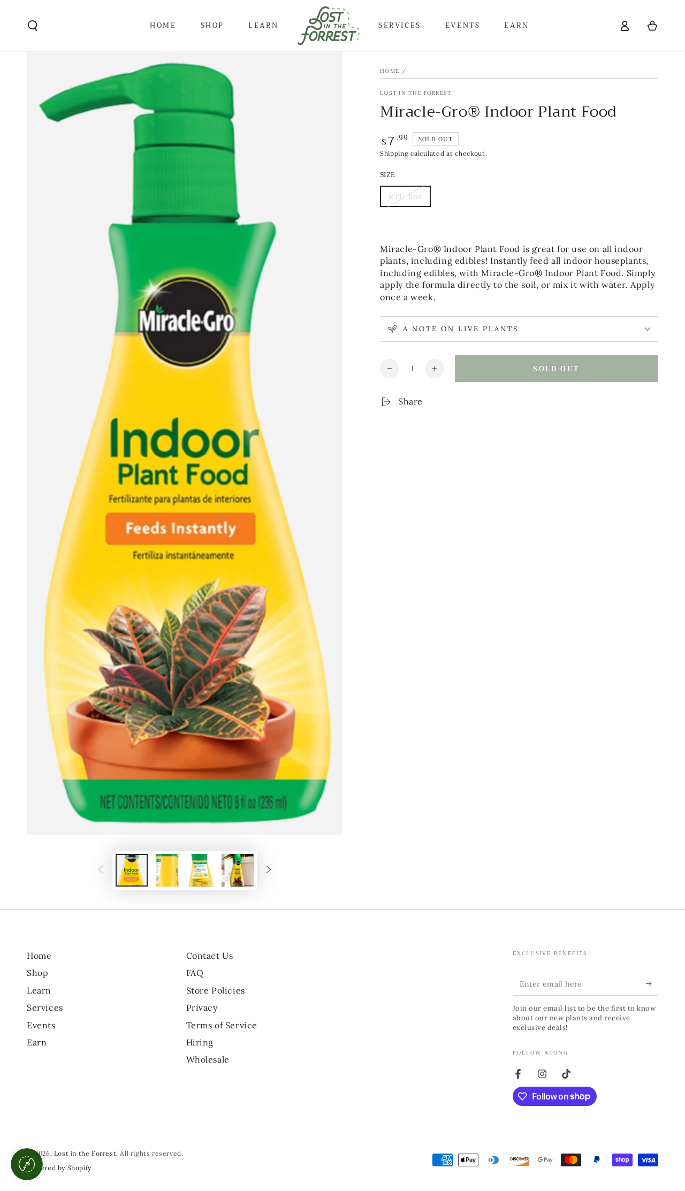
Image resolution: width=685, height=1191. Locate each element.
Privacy (202, 1007)
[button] (33, 25)
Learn (39, 990)
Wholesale (208, 1059)
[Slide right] (268, 870)
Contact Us (209, 955)
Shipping (394, 153)
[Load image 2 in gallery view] (167, 870)
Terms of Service (222, 1025)
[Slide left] (100, 870)
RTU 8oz (409, 199)
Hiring (200, 1042)
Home (389, 70)
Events (41, 1025)
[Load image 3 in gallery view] (202, 870)
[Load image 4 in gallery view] (238, 870)
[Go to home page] (329, 25)
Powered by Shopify (59, 1168)
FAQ (195, 972)
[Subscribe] (652, 983)
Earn (37, 1042)
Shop (37, 972)
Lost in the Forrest (416, 92)
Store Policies (215, 990)
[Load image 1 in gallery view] (132, 870)
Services (45, 1007)
